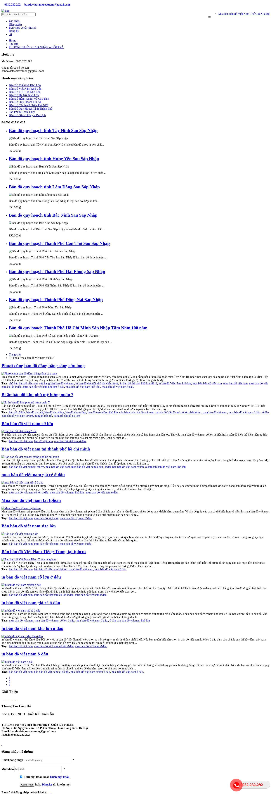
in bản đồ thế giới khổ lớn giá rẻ (138, 383)
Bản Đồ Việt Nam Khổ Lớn (25, 88)
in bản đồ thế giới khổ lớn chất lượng (97, 383)
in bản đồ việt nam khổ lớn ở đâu (32, 628)
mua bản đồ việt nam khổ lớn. (83, 386)
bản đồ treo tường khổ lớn (103, 412)
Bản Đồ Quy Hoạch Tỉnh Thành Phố (30, 108)
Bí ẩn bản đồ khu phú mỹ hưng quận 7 (37, 394)
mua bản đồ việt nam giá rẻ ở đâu (33, 474)
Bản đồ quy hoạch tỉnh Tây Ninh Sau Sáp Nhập (53, 130)
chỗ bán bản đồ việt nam (23, 383)
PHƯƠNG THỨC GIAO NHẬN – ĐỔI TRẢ (36, 47)
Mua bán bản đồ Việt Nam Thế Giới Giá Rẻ (244, 13)
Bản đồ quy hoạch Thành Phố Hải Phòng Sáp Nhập (57, 271)
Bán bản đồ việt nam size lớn (28, 526)
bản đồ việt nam (43, 441)
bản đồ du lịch (34, 412)
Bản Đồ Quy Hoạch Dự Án (25, 101)
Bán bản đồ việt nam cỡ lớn (27, 423)
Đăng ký (47, 784)
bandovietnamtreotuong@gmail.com (47, 4)
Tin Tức (13, 43)
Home (12, 40)
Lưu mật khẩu (33, 776)
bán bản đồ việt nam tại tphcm (26, 466)
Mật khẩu (7, 769)
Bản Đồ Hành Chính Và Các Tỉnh (29, 98)
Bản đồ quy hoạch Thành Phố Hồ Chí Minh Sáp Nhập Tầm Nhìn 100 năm (78, 327)
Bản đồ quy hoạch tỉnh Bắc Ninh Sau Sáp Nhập (53, 215)
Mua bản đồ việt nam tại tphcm (31, 500)
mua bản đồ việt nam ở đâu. (118, 386)
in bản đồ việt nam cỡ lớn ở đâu (31, 577)
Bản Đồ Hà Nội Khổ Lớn (24, 95)
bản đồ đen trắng (54, 412)
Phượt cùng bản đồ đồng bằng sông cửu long (43, 365)
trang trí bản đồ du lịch (67, 415)
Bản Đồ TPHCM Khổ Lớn (25, 92)
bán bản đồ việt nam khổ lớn (50, 569)
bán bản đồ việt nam (21, 441)
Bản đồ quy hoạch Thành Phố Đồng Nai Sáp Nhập (56, 299)
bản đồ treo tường (75, 412)
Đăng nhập (15, 22)
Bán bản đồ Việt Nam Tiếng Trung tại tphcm (43, 551)
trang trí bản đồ (43, 415)
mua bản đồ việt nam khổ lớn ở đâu (43, 386)
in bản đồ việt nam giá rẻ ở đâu (30, 602)
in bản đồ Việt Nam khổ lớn (175, 383)
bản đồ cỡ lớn (17, 412)
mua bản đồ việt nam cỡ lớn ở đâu (28, 492)
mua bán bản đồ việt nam (207, 383)
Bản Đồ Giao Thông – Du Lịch (27, 115)
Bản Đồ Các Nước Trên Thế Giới (28, 105)
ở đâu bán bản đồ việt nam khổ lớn (165, 466)
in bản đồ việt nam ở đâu (24, 654)
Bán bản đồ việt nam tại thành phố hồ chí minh (45, 449)
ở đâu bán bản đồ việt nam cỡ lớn (124, 466)
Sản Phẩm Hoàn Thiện (22, 111)
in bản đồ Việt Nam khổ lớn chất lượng (178, 412)
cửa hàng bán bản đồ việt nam (56, 383)
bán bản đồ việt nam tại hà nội (51, 671)
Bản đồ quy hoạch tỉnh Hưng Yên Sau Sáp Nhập (54, 158)
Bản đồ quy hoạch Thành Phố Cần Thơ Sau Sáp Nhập (59, 243)
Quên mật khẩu (60, 776)
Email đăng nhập (12, 760)
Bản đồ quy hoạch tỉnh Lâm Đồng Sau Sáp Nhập (54, 186)
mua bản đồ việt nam (235, 383)
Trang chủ (15, 354)
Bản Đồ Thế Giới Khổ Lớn (25, 85)
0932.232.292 (12, 4)
